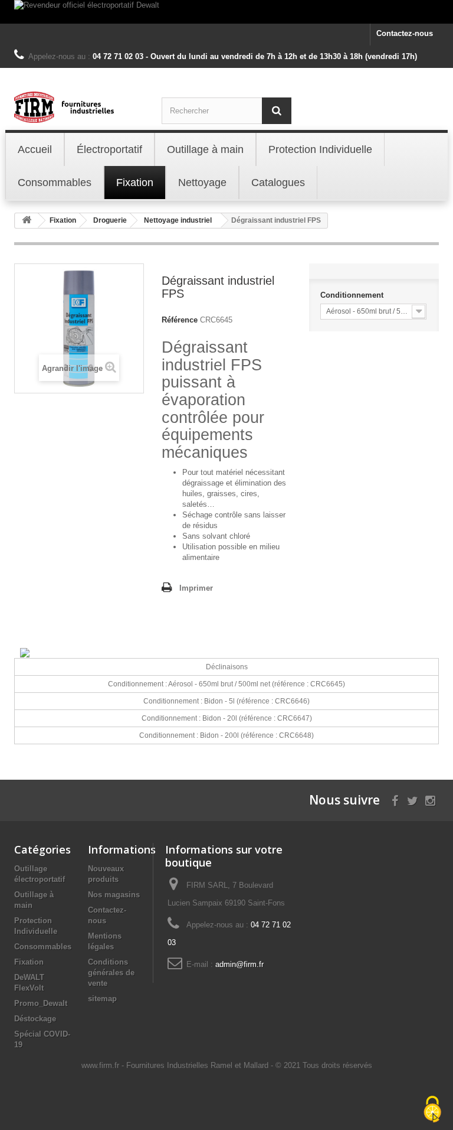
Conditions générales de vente (111, 973)
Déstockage (35, 1018)
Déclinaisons (227, 667)
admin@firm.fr (239, 964)
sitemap (102, 998)
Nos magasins (114, 894)
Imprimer (196, 588)
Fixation (29, 962)
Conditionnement (353, 295)
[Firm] (79, 107)
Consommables (42, 946)
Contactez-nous (404, 33)
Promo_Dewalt (40, 1003)
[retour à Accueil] (26, 220)
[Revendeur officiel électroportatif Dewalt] (226, 12)
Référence (180, 319)
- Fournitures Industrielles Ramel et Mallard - (198, 1065)
